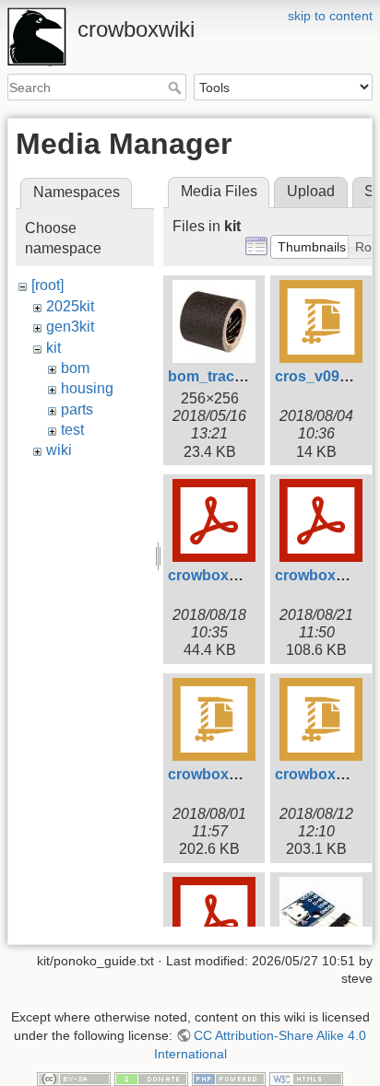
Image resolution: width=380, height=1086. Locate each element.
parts (77, 409)
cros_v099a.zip (327, 376)
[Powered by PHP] (229, 1077)
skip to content (330, 15)
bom (75, 368)
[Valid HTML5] (306, 1077)
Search (176, 87)
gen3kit (70, 326)
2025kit (70, 306)
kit (53, 348)
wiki (59, 450)
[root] (47, 285)
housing (87, 388)
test (72, 430)
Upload (311, 191)
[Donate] (151, 1077)
